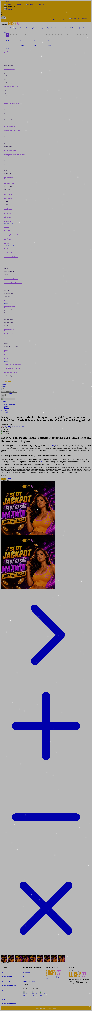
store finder (65, 28)
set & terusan (7, 76)
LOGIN (54, 19)
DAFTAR (65, 19)
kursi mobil (8, 198)
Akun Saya (4, 384)
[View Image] (4, 958)
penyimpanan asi (8, 293)
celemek (7, 261)
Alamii (50, 41)
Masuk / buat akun (9, 404)
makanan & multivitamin (13, 283)
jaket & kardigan (8, 119)
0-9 (87, 35)
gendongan (8, 209)
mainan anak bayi (10, 372)
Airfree (36, 41)
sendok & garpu (8, 274)
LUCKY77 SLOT (6, 981)
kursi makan (8, 301)
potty (6, 351)
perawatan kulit (8, 310)
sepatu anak (7, 93)
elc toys (6, 379)
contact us (84, 28)
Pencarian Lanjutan (6, 393)
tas (5, 59)
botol (6, 249)
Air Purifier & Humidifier (11, 346)
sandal (5, 96)
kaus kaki (6, 99)
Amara (64, 41)
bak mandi (8, 355)
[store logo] (15, 24)
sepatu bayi (7, 90)
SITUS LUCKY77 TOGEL (9, 1004)
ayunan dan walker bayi (12, 364)
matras (6, 243)
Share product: (5, 480)
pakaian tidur (7, 73)
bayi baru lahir (8, 186)
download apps (19, 4)
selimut (6, 227)
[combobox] (9, 392)
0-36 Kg (6, 204)
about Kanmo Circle (23, 28)
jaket (5, 143)
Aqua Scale (79, 41)
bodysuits (6, 82)
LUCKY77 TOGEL (29, 981)
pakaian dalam (8, 146)
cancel (3, 395)
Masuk (3, 386)
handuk (7, 359)
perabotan (7, 239)
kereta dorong (9, 183)
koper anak (8, 194)
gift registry (40, 4)
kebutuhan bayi (9, 70)
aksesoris (6, 122)
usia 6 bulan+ (7, 189)
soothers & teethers (11, 257)
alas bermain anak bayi (12, 368)
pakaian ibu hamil (10, 150)
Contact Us (83, 18)
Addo (7, 41)
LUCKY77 (4, 972)
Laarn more (22, 428)
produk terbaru (9, 52)
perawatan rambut (8, 319)
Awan (35, 45)
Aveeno (22, 45)
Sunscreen (6, 313)
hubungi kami (27, 972)
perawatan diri (8, 325)
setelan (6, 116)
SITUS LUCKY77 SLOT (8, 986)
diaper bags (8, 217)
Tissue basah (7, 337)
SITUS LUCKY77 (6, 977)
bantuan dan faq (27, 977)
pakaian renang (9, 126)
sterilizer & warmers (11, 253)
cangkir (6, 268)
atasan (5, 106)
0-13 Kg (6, 201)
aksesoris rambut (8, 65)
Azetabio (50, 45)
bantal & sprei (9, 231)
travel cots (8, 213)
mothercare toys (8, 376)
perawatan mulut (8, 322)
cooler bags (7, 296)
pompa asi (6, 290)
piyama (6, 79)
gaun (5, 113)
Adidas (22, 41)
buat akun (7, 406)
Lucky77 (53, 445)
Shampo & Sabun (8, 316)
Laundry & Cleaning (9, 340)
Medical (6, 343)
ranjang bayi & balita (11, 235)
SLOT (2, 995)
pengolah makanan (11, 279)
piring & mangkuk (9, 271)
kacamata (6, 62)
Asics (7, 45)
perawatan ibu (9, 330)
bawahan (6, 109)
